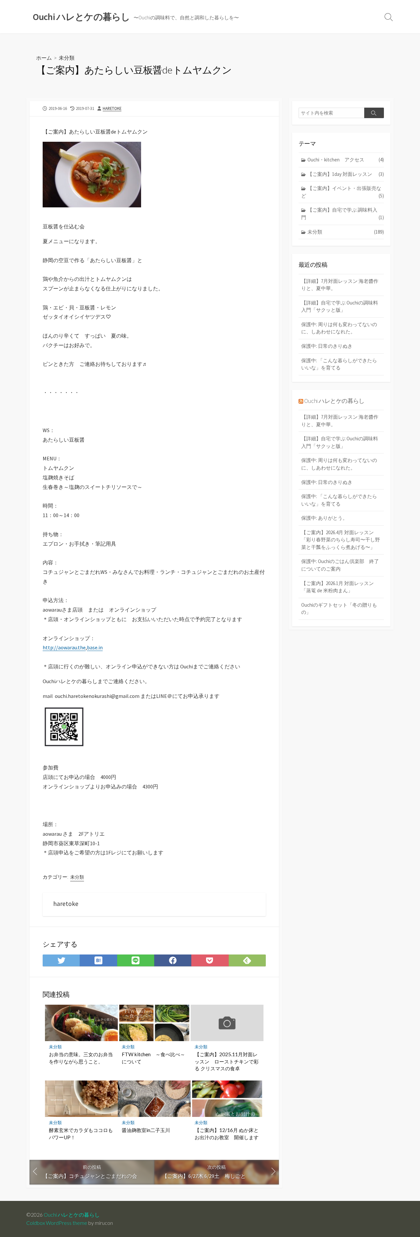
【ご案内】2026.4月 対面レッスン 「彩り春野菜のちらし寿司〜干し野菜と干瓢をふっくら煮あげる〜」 (340, 539)
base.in (95, 647)
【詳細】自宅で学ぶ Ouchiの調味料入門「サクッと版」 (339, 306)
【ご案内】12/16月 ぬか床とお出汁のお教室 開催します (227, 1133)
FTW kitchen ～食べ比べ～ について (154, 1057)
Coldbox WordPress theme (56, 1223)
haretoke (112, 108)
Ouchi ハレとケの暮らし (334, 401)
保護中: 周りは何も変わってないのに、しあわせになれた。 (339, 328)
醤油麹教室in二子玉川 (146, 1130)
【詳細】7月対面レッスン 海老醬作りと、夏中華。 (339, 285)
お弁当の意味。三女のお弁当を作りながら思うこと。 (81, 1057)
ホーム (44, 57)
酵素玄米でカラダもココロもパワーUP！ (81, 1133)
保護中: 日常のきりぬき (326, 346)
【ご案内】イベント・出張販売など (342, 192)
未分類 (66, 57)
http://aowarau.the (64, 647)
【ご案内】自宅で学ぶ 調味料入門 (342, 213)
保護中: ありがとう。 (324, 518)
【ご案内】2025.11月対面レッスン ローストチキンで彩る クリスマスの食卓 (227, 1061)
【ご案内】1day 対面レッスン (345, 174)
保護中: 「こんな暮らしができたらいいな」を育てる (339, 364)
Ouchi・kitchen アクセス (345, 160)
